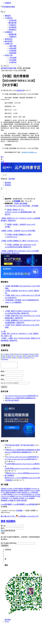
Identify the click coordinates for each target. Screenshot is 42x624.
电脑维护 (21, 490)
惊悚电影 (15, 498)
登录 (3, 521)
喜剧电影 (8, 183)
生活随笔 (13, 60)
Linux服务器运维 (31, 504)
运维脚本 (31, 498)
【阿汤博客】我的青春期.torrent (29, 152)
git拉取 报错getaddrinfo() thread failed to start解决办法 (22, 468)
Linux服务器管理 (19, 504)
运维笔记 (13, 30)
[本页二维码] (7, 621)
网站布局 (24, 492)
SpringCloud (16, 494)
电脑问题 (13, 34)
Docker (10, 498)
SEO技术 (9, 488)
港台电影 (13, 48)
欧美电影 (13, 53)
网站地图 (4, 500)
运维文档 (13, 20)
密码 (2, 528)
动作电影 (21, 498)
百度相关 (3, 488)
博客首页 (8, 16)
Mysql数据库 (10, 496)
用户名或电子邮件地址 (8, 543)
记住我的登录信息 (9, 531)
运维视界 (13, 27)
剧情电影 (5, 498)
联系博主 (8, 620)
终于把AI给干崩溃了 (12, 400)
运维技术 (9, 18)
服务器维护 (14, 490)
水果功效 (13, 62)
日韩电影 (13, 50)
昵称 (3, 371)
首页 (2, 68)
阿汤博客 (17, 201)
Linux (29, 492)
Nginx (21, 496)
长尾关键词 (34, 492)
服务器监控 (27, 488)
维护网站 (8, 490)
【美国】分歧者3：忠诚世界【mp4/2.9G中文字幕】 (18, 231)
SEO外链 (15, 488)
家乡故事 (13, 57)
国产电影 (13, 46)
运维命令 (13, 25)
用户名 (3, 526)
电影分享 (9, 43)
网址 (2, 379)
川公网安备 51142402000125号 (28, 516)
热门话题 (17, 500)
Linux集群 (4, 494)
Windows (32, 490)
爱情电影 (8, 185)
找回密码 (10, 521)
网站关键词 (32, 496)
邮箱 (3, 375)
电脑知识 (9, 32)
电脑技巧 (13, 37)
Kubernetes (34, 488)
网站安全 (29, 494)
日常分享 (23, 494)
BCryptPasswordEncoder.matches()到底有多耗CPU (21, 396)
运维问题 (13, 23)
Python (17, 496)
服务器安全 (13, 492)
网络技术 (21, 488)
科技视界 (9, 41)
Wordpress (4, 496)
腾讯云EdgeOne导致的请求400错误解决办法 (20, 398)
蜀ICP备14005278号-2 (8, 516)
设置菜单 (8, 3)
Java (33, 494)
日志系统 (25, 496)
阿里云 (19, 492)
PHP (4, 492)
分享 (2, 161)
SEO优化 (37, 494)
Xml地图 (10, 500)
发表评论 (20, 90)
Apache (27, 498)
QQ (2, 383)
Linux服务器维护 (6, 504)
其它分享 (9, 55)
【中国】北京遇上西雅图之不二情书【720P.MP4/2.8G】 (20, 241)
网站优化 (9, 39)
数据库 (7, 492)
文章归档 (23, 500)
